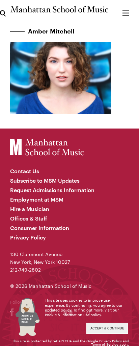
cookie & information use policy (73, 315)
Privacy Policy (28, 237)
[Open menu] (126, 10)
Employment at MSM (36, 199)
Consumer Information (39, 228)
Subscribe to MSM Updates (45, 180)
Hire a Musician (29, 209)
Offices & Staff (28, 218)
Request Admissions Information (52, 190)
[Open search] (3, 10)
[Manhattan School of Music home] (59, 9)
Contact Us (24, 171)
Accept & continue (107, 328)
